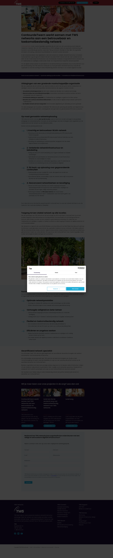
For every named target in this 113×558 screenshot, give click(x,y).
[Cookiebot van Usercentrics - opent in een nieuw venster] (78, 268)
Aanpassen (55, 288)
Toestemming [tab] (37, 272)
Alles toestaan (75, 288)
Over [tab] (76, 272)
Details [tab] (56, 272)
